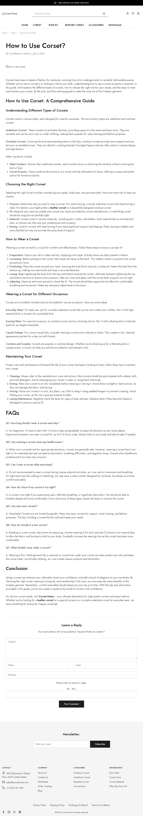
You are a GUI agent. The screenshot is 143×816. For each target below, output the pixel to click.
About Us (42, 772)
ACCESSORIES (96, 25)
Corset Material (116, 781)
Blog (40, 790)
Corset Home (46, 596)
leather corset (58, 208)
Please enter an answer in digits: (71, 682)
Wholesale (43, 781)
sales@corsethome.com (17, 782)
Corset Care (115, 777)
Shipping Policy (57, 805)
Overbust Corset (81, 772)
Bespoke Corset (81, 781)
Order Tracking (45, 786)
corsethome (14, 53)
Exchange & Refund (78, 805)
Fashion (26, 53)
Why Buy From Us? (118, 786)
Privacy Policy (39, 805)
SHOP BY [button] (53, 25)
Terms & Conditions (101, 805)
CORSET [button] (37, 25)
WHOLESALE (114, 25)
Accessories (79, 786)
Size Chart (114, 772)
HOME (25, 25)
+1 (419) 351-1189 (14, 788)
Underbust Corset (82, 777)
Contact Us (43, 777)
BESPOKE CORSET (74, 25)
